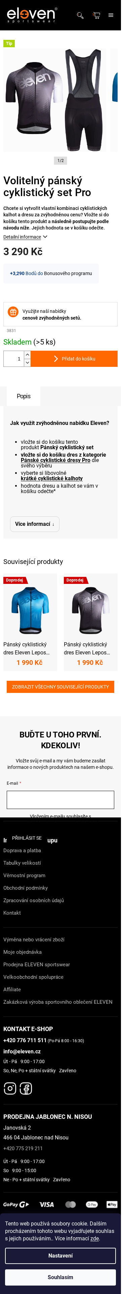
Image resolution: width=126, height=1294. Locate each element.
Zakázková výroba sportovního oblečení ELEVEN (58, 1002)
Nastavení (60, 1255)
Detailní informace (22, 237)
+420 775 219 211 (23, 1148)
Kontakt (12, 913)
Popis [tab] (23, 396)
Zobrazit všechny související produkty (60, 687)
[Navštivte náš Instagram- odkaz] (10, 1086)
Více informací (32, 524)
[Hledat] (82, 15)
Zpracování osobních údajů (33, 900)
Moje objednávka (22, 952)
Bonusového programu (68, 273)
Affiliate (12, 990)
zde (94, 1238)
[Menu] (111, 15)
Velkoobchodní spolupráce (33, 977)
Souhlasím (60, 1277)
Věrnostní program (24, 875)
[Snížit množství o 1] (27, 363)
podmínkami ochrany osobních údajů (60, 823)
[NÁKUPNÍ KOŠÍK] (97, 15)
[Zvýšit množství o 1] (27, 355)
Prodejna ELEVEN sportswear (36, 965)
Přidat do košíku (78, 358)
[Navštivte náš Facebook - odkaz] (26, 1086)
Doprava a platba (22, 850)
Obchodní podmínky (25, 888)
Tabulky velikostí (22, 863)
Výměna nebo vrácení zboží (34, 940)
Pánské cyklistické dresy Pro (55, 460)
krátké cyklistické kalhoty (52, 478)
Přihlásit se (27, 838)
